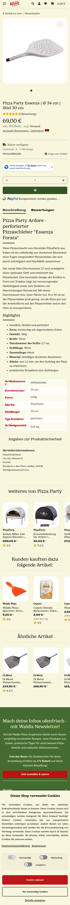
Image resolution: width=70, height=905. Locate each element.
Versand (35, 126)
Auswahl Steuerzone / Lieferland (23, 130)
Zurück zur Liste (13, 13)
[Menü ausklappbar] (4, 2)
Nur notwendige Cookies (35, 891)
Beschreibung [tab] (14, 210)
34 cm (34, 389)
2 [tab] (39, 90)
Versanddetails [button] (12, 153)
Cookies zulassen (35, 880)
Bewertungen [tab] (42, 210)
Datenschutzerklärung (16, 845)
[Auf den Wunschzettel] (60, 24)
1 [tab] (31, 90)
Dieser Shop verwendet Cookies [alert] (35, 796)
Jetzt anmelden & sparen (35, 774)
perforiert (37, 418)
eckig (34, 397)
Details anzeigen (35, 900)
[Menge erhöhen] (63, 180)
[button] (34, 4)
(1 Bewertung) (27, 114)
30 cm (34, 411)
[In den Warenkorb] (35, 190)
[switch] (12, 857)
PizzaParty (37, 404)
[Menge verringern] (6, 180)
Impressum (39, 845)
